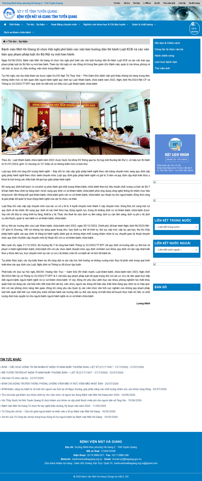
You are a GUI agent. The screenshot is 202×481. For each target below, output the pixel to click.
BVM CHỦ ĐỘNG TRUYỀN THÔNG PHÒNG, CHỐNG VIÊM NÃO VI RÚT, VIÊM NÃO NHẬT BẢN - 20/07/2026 (60, 383)
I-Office (147, 3)
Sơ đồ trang (194, 3)
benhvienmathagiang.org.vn (87, 459)
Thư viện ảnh (169, 3)
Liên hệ (182, 3)
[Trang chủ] (5, 24)
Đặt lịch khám (194, 28)
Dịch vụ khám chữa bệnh (17, 32)
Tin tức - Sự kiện (35, 24)
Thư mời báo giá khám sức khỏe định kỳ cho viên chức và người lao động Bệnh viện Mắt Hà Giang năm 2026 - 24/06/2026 (68, 394)
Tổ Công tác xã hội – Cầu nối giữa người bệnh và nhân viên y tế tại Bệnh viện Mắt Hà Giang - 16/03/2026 (58, 411)
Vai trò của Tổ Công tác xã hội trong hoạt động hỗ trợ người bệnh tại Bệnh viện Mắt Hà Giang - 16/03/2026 (59, 416)
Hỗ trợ (127, 3)
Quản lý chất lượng (142, 24)
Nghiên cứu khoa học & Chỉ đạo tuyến (104, 24)
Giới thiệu (14, 24)
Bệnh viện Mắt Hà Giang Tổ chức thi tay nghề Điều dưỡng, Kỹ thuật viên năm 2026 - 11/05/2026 (53, 405)
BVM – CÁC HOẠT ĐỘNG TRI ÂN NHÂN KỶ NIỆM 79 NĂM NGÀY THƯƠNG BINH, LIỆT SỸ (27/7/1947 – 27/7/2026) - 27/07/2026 (72, 367)
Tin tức (117, 3)
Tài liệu (136, 3)
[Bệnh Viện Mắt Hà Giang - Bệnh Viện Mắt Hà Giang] (57, 13)
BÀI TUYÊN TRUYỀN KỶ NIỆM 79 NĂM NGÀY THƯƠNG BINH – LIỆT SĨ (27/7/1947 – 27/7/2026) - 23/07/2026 (62, 372)
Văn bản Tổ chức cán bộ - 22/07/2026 (22, 378)
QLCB (157, 3)
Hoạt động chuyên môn (64, 24)
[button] (22, 24)
